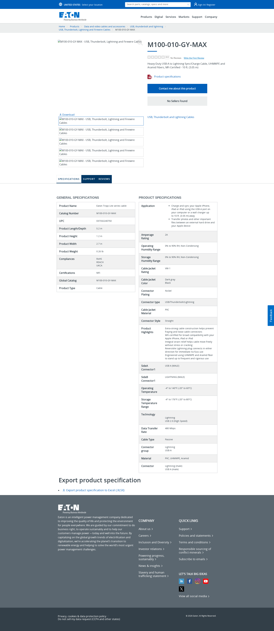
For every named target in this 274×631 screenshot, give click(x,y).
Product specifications (167, 76)
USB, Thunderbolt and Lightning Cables (170, 117)
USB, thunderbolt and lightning (146, 26)
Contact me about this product (177, 88)
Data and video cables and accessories (105, 26)
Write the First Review (194, 58)
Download (68, 114)
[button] (177, 101)
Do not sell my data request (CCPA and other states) (89, 619)
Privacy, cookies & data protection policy (82, 616)
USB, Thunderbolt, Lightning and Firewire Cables (84, 29)
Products (74, 26)
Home (62, 26)
